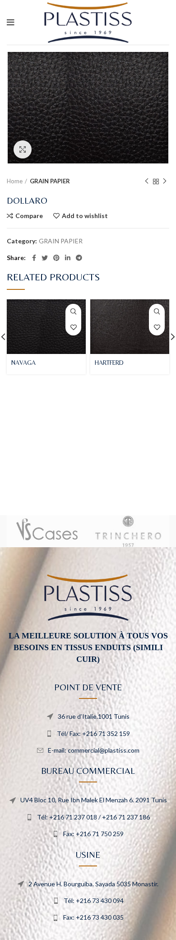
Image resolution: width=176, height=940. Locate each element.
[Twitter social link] (45, 258)
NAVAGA (23, 362)
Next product (164, 181)
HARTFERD (109, 362)
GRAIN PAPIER (50, 181)
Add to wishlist (85, 216)
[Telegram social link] (79, 258)
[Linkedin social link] (67, 258)
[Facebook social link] (34, 258)
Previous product (146, 181)
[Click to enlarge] (23, 149)
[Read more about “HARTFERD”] (157, 312)
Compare (29, 216)
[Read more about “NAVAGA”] (73, 312)
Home (15, 181)
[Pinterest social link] (56, 258)
